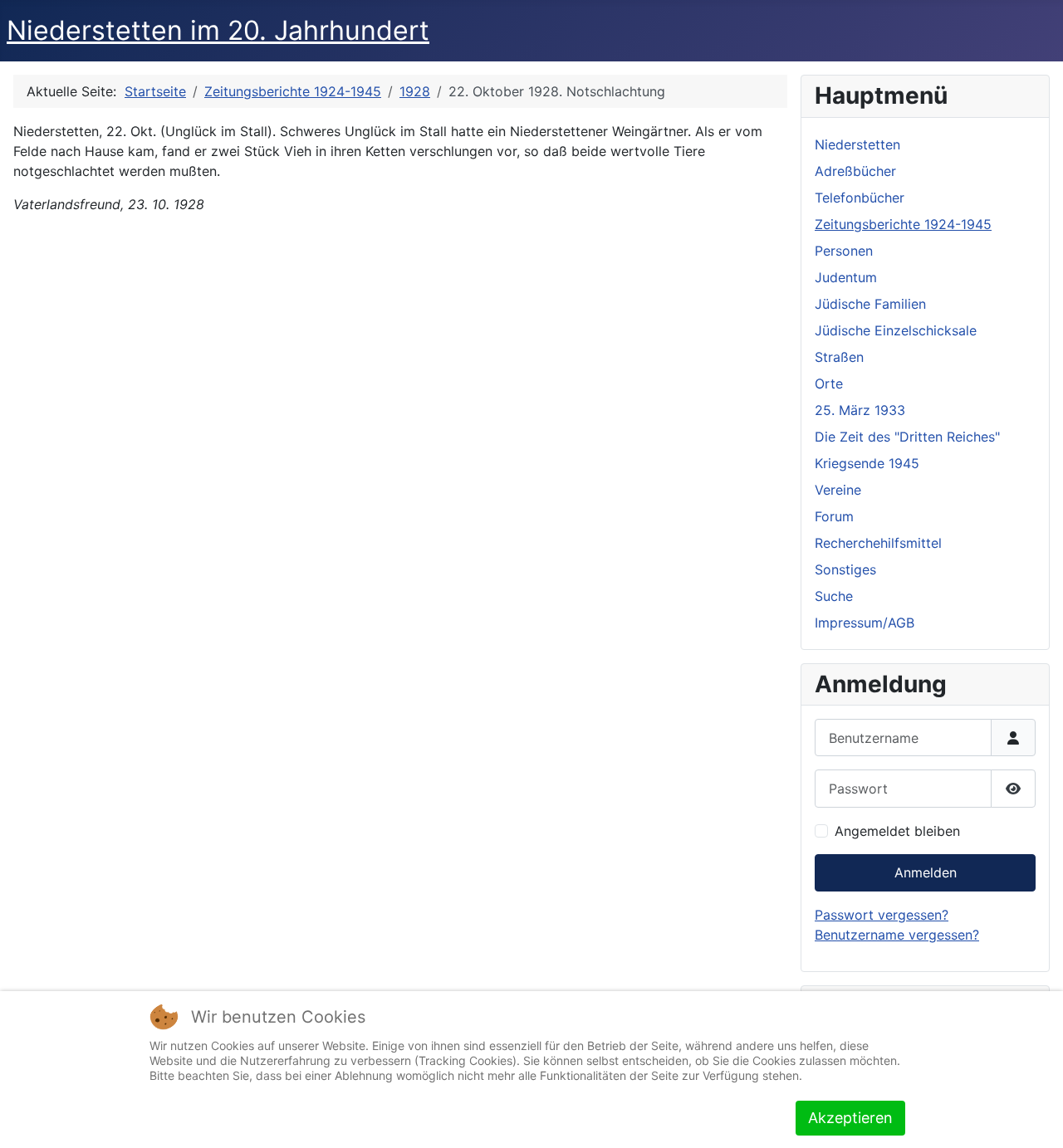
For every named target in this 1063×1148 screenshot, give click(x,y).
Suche (834, 596)
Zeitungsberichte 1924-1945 (903, 224)
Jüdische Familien (870, 304)
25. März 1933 (860, 410)
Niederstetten (857, 144)
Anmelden (925, 872)
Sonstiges (845, 569)
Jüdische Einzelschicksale (896, 330)
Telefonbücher (859, 197)
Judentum (846, 277)
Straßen (839, 357)
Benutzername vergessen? (897, 934)
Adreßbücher (855, 171)
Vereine (838, 489)
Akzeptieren (850, 1117)
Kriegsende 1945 (867, 463)
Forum (834, 516)
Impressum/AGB (864, 622)
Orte (829, 383)
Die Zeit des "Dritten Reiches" (907, 436)
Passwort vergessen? (881, 914)
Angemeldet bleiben (897, 831)
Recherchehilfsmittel (878, 543)
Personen (844, 250)
